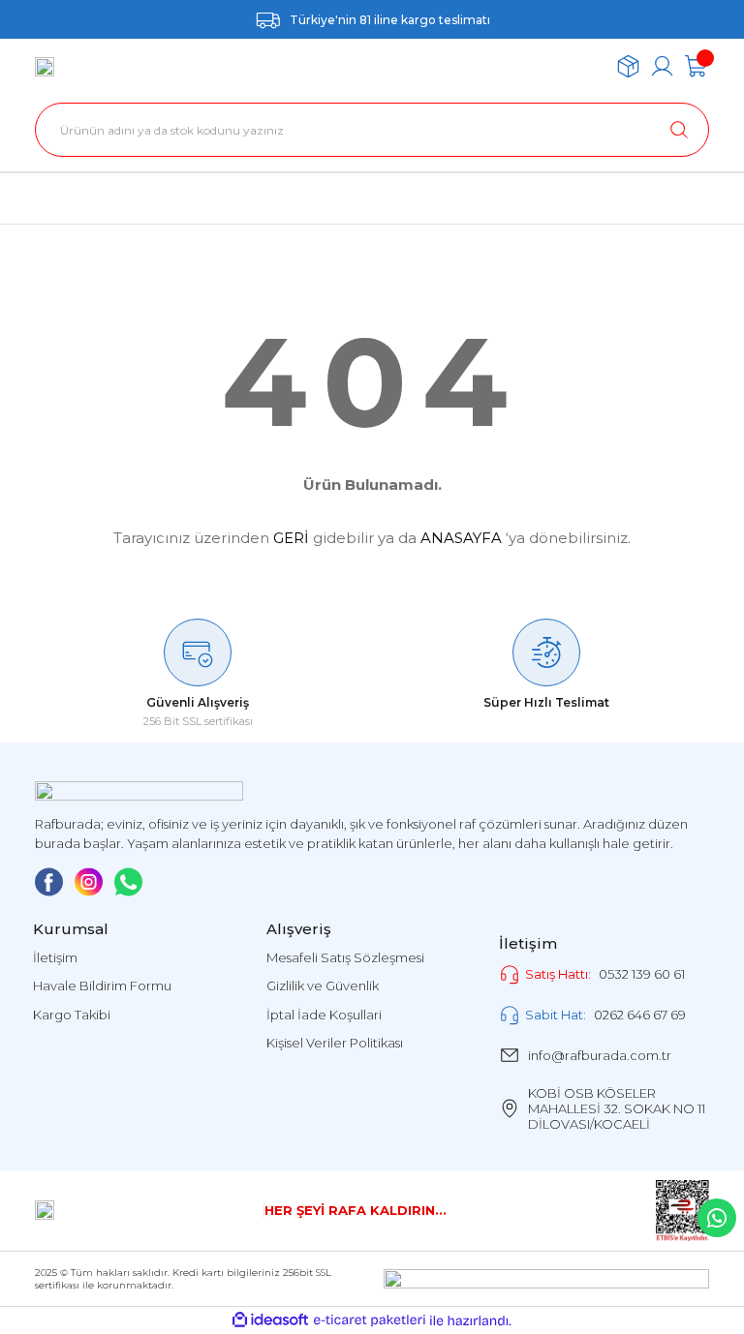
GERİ (291, 538)
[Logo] (44, 66)
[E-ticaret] (369, 1321)
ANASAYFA (461, 538)
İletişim (55, 957)
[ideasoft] (270, 1320)
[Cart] (696, 66)
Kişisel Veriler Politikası (334, 1042)
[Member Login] (662, 66)
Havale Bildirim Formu (102, 985)
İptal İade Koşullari (324, 1014)
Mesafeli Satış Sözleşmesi (345, 957)
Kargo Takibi (71, 1014)
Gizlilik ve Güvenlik (322, 985)
